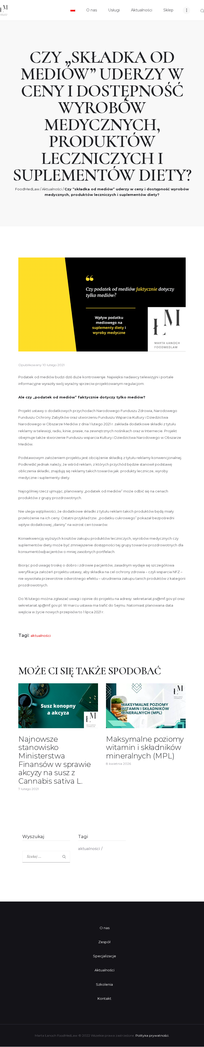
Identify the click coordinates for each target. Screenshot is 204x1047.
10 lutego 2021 (53, 365)
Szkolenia (104, 984)
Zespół (104, 942)
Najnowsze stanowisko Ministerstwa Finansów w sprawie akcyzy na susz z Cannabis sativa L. (54, 760)
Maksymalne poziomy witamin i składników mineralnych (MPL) (145, 747)
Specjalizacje (104, 956)
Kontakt (104, 998)
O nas (104, 928)
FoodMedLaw (27, 189)
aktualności (41, 635)
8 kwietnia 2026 (118, 764)
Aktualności (52, 189)
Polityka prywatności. (152, 1035)
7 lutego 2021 (28, 789)
